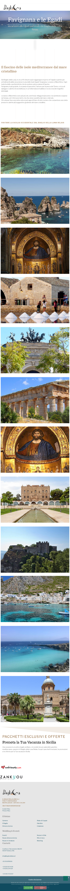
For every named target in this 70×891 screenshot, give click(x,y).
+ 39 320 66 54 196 (7, 866)
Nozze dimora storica (9, 838)
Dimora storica (7, 826)
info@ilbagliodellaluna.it (9, 856)
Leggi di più (56, 884)
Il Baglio (5, 823)
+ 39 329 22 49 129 (7, 868)
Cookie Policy (6, 809)
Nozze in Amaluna (8, 841)
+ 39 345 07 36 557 (7, 874)
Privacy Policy (6, 810)
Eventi (4, 835)
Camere (5, 820)
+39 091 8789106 (7, 861)
